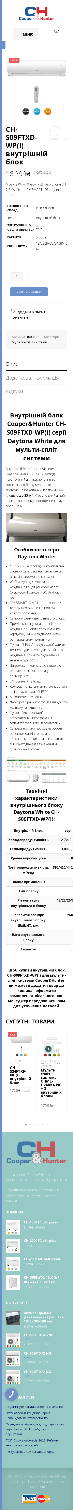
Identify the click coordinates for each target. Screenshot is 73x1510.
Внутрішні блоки (17, 1062)
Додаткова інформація (32, 377)
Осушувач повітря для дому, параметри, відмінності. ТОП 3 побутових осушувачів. (35, 1429)
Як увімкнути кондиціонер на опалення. (34, 1406)
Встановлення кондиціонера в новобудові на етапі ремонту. (28, 1415)
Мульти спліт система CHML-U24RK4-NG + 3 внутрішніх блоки (51, 1083)
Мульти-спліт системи (29, 342)
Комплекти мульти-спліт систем (50, 1063)
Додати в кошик (29, 291)
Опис (12, 363)
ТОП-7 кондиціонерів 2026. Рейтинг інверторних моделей (32, 1442)
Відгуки (14, 391)
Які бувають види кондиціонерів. (30, 1451)
